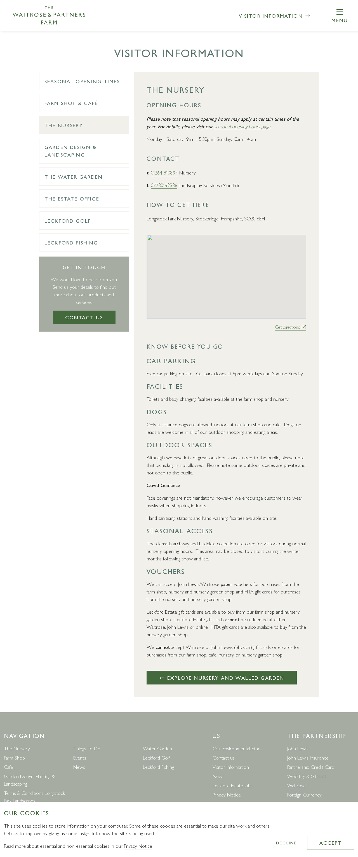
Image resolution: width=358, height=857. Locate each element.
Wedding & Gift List (306, 775)
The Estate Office (71, 198)
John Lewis (297, 748)
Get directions (288, 327)
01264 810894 (164, 172)
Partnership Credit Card (310, 766)
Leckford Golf (67, 220)
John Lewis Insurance (308, 757)
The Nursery (63, 125)
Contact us (84, 317)
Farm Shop (14, 757)
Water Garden (157, 748)
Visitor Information (272, 15)
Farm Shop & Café (71, 102)
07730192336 (164, 184)
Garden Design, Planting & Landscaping (29, 779)
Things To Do (86, 748)
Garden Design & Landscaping (70, 150)
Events (79, 757)
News (79, 766)
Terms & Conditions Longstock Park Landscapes (34, 796)
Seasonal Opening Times (82, 81)
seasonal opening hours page (242, 126)
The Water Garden (73, 176)
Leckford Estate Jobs (233, 785)
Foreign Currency (304, 794)
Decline (286, 842)
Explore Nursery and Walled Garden (224, 677)
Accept (330, 842)
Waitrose (296, 785)
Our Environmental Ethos (238, 748)
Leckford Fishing (71, 242)
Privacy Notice (227, 794)
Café (8, 766)
